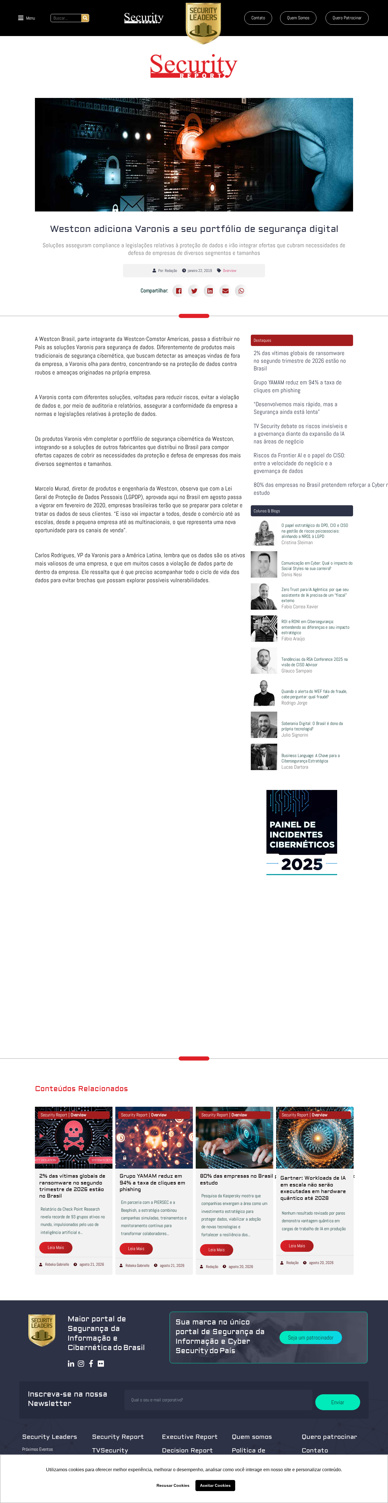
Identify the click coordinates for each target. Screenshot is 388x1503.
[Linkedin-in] (71, 1363)
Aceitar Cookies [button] (215, 1485)
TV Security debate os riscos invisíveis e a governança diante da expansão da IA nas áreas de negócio (300, 433)
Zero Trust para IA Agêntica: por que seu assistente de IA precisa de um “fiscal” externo (315, 594)
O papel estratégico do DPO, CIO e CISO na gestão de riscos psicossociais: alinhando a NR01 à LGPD (314, 530)
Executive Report (190, 1437)
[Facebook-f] (91, 1363)
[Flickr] (101, 1363)
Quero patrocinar (329, 1437)
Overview (229, 270)
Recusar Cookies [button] (173, 1485)
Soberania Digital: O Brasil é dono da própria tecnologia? (312, 726)
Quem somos (252, 1437)
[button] (26, 18)
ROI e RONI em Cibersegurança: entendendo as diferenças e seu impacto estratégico (315, 627)
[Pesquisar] (85, 18)
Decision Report (187, 1450)
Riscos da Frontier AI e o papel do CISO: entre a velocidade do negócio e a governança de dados (299, 463)
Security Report (118, 1437)
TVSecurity (110, 1450)
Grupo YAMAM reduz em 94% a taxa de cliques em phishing (298, 386)
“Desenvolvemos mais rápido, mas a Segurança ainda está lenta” (295, 408)
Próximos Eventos (37, 1449)
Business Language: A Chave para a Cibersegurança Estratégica (310, 758)
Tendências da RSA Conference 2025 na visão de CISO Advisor (314, 662)
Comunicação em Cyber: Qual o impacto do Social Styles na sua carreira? (316, 565)
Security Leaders (49, 1437)
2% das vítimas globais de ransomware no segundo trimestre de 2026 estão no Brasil (300, 360)
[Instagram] (81, 1363)
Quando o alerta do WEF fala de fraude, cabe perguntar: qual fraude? (314, 694)
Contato (315, 1450)
